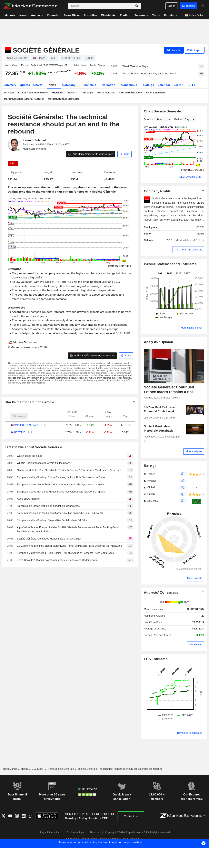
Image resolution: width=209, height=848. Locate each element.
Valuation (109, 84)
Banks (200, 233)
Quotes (25, 84)
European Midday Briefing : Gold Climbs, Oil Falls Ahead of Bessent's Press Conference (65, 553)
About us (94, 832)
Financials (89, 84)
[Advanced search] (136, 6)
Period (178, 119)
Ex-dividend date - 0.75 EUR (188, 240)
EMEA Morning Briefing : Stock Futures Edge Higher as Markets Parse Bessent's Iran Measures (69, 545)
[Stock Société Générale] (42, 425)
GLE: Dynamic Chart (190, 176)
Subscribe (188, 5)
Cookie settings (75, 832)
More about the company (188, 249)
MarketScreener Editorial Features (24, 99)
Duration (148, 119)
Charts (38, 84)
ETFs (192, 84)
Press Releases (106, 92)
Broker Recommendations (33, 92)
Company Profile (157, 191)
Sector (178, 84)
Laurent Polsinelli (35, 140)
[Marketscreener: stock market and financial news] (30, 6)
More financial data (191, 327)
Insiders (72, 92)
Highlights (58, 92)
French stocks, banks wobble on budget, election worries (48, 506)
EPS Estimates (156, 659)
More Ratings (194, 578)
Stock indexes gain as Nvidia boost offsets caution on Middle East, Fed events (60, 513)
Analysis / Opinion (158, 342)
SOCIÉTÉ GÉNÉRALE (26, 425)
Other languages (155, 92)
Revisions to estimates (189, 732)
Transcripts (87, 92)
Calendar (164, 84)
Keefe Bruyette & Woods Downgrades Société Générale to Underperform (57, 560)
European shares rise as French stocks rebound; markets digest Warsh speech (60, 484)
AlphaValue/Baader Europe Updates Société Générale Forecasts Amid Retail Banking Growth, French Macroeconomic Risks (69, 529)
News (53, 84)
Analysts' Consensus (161, 592)
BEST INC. (20, 432)
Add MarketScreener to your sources (92, 154)
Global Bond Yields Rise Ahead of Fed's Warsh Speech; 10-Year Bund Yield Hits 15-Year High (69, 470)
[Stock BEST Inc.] (29, 432)
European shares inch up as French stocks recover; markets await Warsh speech (61, 491)
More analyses (194, 451)
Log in (172, 5)
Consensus (129, 84)
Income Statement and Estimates (170, 264)
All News (9, 92)
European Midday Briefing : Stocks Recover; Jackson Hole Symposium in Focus (61, 477)
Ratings (148, 84)
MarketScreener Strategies (64, 99)
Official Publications (130, 92)
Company (69, 84)
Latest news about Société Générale (33, 447)
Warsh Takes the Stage (135, 66)
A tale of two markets (28, 498)
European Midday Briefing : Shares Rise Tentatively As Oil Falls (52, 520)
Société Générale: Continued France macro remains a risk (49, 538)
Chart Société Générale (162, 111)
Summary (9, 84)
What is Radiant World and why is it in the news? (149, 73)
